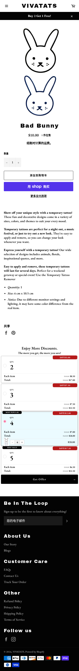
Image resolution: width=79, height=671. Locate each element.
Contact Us (11, 576)
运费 (47, 143)
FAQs (7, 570)
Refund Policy (13, 601)
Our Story (10, 544)
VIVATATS (39, 6)
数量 (6, 153)
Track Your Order (15, 582)
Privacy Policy (12, 607)
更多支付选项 (38, 196)
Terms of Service (14, 620)
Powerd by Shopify (34, 651)
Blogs (7, 550)
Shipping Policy (13, 613)
